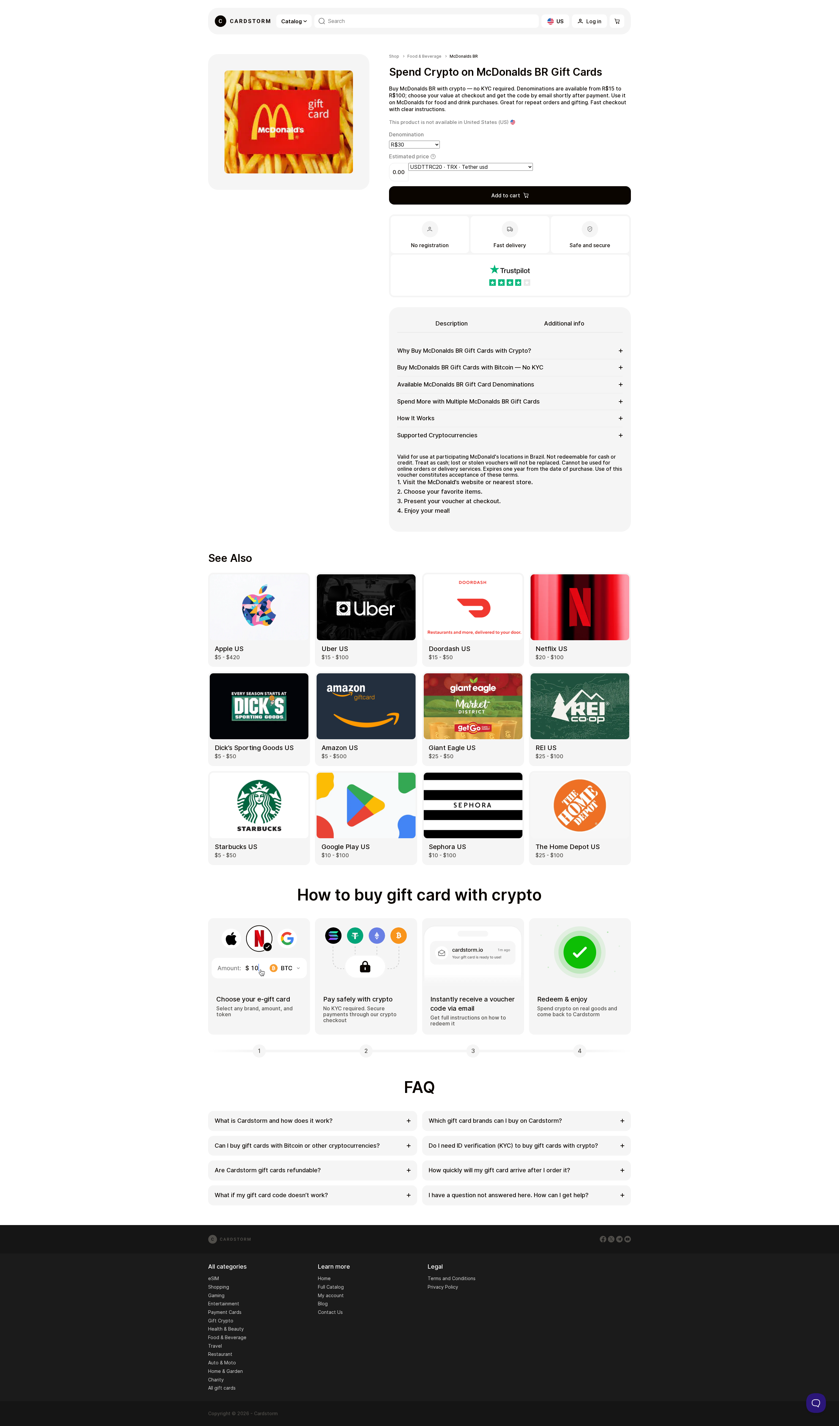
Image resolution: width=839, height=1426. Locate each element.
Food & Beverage (424, 56)
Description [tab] (452, 323)
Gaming (216, 1295)
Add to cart (505, 195)
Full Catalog (331, 1287)
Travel (215, 1346)
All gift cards (222, 1388)
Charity (216, 1379)
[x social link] (611, 1239)
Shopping (218, 1287)
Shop (394, 56)
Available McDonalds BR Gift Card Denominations (465, 384)
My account (331, 1295)
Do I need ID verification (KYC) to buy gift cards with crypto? (513, 1145)
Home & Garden (225, 1371)
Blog (323, 1303)
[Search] (322, 21)
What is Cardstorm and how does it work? (274, 1120)
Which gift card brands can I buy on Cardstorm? (495, 1120)
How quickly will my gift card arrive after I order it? (499, 1170)
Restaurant (220, 1354)
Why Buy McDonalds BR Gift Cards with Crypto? (464, 350)
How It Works (416, 418)
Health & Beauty (226, 1329)
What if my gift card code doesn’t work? (271, 1195)
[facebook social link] (603, 1239)
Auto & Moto (222, 1362)
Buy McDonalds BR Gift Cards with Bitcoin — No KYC (470, 367)
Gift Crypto (220, 1320)
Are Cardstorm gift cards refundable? (268, 1170)
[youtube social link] (627, 1239)
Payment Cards (225, 1312)
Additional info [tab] (564, 323)
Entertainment (223, 1303)
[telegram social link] (619, 1239)
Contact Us (330, 1312)
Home (324, 1278)
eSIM (213, 1278)
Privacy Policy (443, 1287)
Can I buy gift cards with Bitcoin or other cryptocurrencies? (297, 1145)
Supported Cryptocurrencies (437, 435)
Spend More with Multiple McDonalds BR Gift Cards (468, 401)
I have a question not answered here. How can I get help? (509, 1195)
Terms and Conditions (452, 1278)
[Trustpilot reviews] (509, 275)
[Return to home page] (242, 21)
